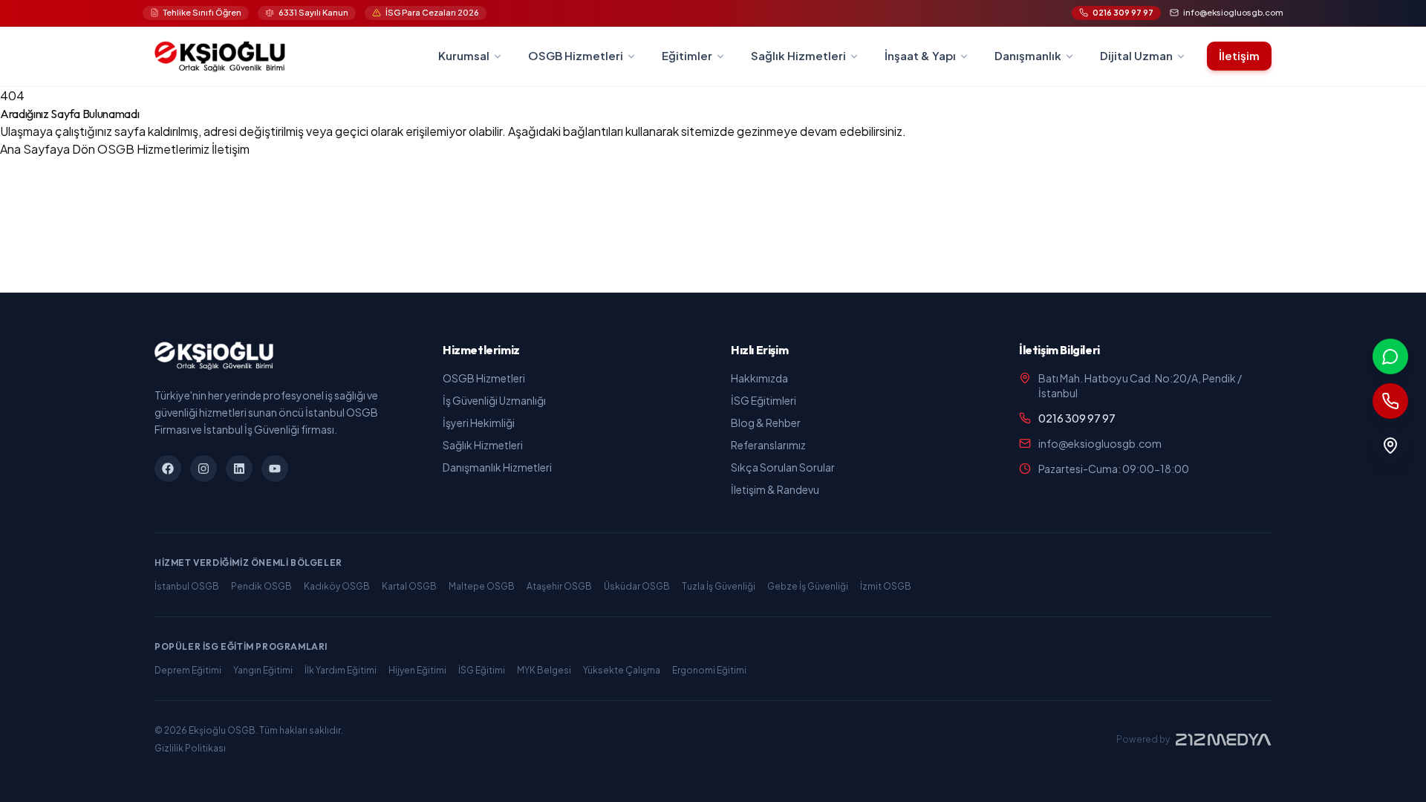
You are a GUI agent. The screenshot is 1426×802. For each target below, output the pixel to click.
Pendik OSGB (261, 586)
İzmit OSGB (885, 586)
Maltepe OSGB (482, 586)
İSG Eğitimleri (763, 400)
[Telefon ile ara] (1390, 401)
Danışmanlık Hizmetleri (497, 467)
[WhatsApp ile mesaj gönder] (1390, 356)
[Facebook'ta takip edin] (167, 468)
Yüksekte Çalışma (621, 670)
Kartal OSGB (409, 586)
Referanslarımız (768, 444)
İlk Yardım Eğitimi (341, 670)
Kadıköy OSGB (337, 586)
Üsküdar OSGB (637, 586)
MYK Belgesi (544, 670)
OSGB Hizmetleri (484, 378)
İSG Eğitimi (481, 670)
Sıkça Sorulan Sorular (783, 467)
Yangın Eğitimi (263, 670)
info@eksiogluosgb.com (1100, 443)
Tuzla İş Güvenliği (718, 586)
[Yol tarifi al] (1390, 445)
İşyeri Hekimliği (479, 422)
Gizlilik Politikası (190, 748)
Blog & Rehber (766, 422)
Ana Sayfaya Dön (48, 149)
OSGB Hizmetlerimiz (154, 149)
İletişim (1239, 55)
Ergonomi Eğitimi (709, 670)
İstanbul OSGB (186, 586)
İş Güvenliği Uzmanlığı (494, 400)
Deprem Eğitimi (187, 670)
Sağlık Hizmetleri (483, 444)
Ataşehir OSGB (559, 586)
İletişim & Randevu (775, 489)
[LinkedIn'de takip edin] (239, 468)
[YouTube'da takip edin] (274, 468)
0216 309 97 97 (1077, 418)
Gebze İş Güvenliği (807, 586)
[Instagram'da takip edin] (203, 468)
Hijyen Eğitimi (417, 670)
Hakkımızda (759, 378)
